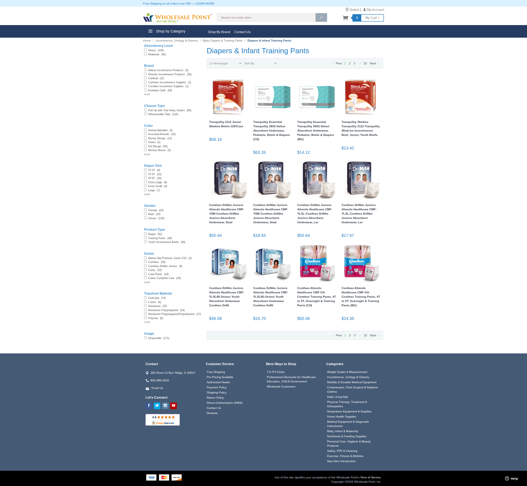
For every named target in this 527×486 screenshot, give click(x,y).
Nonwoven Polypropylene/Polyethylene (174, 314)
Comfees (156, 262)
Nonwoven (157, 306)
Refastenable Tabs (163, 114)
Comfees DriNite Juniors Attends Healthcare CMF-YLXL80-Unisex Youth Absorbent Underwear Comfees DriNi (226, 296)
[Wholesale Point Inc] (177, 17)
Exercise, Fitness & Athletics (345, 456)
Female (155, 210)
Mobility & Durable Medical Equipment (352, 382)
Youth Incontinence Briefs (166, 242)
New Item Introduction (341, 461)
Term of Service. (370, 477)
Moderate (157, 54)
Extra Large (157, 182)
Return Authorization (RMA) (225, 402)
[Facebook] (149, 406)
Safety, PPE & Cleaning (342, 450)
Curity (155, 270)
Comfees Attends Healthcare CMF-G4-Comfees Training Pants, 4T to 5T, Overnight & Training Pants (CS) (316, 296)
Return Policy (215, 397)
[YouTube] (173, 406)
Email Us (157, 388)
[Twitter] (157, 406)
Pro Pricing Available (220, 377)
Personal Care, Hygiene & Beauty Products (349, 443)
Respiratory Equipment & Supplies (349, 411)
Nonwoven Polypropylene (166, 310)
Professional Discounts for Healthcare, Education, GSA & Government (292, 379)
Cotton (154, 302)
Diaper (155, 234)
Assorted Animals (162, 134)
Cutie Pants (158, 274)
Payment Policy (217, 387)
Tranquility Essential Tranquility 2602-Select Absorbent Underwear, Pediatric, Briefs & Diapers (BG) (315, 130)
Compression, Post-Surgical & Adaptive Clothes (352, 389)
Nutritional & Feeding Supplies (346, 436)
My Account (375, 10)
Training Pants (160, 238)
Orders (354, 10)
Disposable (158, 338)
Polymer (155, 318)
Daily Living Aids (337, 396)
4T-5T (154, 178)
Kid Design (158, 146)
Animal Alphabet (160, 130)
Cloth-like (157, 298)
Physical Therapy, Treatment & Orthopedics (347, 404)
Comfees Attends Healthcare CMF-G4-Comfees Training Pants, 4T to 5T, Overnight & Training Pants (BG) (361, 296)
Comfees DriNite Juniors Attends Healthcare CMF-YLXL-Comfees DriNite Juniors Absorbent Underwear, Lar (314, 213)
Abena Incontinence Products (168, 70)
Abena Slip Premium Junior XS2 (170, 258)
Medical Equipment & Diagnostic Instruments (348, 424)
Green (154, 142)
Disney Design (160, 138)
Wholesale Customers (281, 386)
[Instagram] (165, 406)
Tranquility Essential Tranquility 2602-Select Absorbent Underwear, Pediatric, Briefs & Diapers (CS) (271, 130)
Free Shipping (216, 372)
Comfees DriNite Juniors (165, 266)
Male (154, 214)
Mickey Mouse (159, 150)
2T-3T (154, 170)
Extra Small (157, 186)
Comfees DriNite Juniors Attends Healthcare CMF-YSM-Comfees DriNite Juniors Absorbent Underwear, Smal (226, 213)
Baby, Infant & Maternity (342, 431)
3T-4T (154, 174)
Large (154, 190)
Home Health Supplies (341, 416)
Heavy (156, 50)
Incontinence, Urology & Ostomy (348, 377)
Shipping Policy (216, 392)
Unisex (156, 218)
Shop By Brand (219, 32)
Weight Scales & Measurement (347, 372)
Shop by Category (170, 31)
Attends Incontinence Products (169, 74)
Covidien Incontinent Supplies (168, 86)
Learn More (204, 3)
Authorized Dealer (218, 382)
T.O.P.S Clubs (275, 372)
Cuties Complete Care (164, 278)
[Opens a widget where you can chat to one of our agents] (511, 479)
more (147, 94)
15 (365, 63)
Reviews (212, 413)
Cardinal (156, 78)
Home (147, 40)
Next (373, 63)
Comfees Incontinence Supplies (169, 82)
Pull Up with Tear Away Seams (169, 110)
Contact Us (242, 32)
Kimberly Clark (160, 90)
